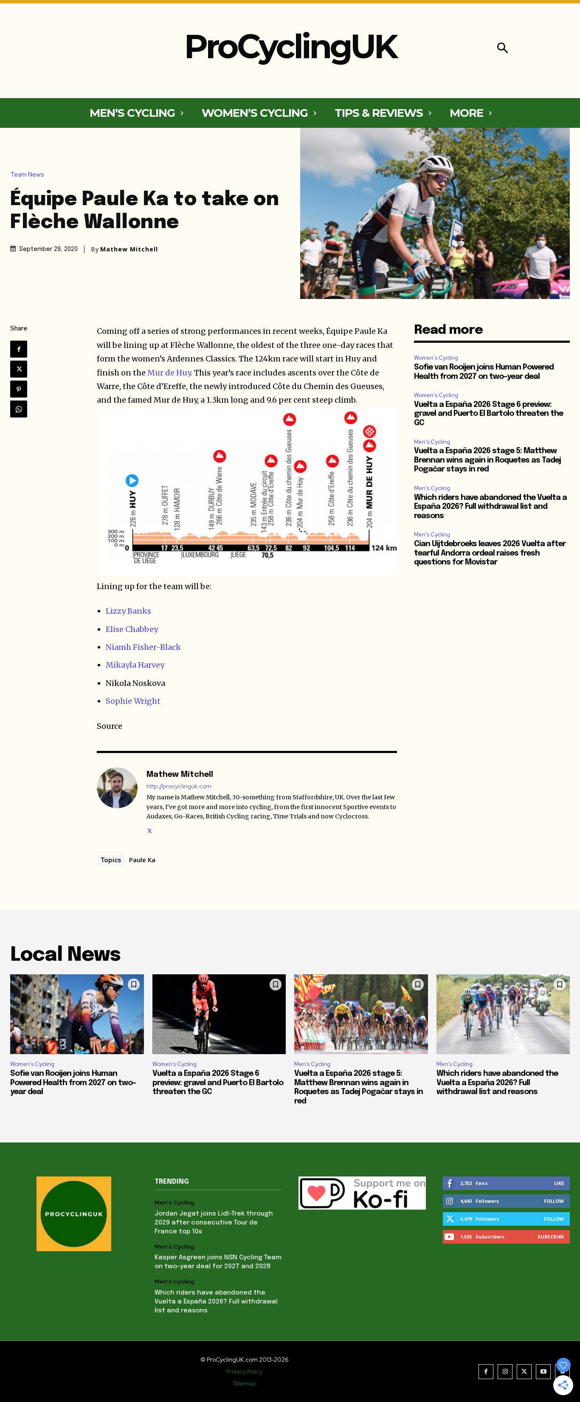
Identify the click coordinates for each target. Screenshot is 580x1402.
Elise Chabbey (132, 629)
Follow (554, 1201)
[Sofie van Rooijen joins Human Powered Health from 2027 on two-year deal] (77, 1014)
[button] (502, 49)
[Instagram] (505, 1371)
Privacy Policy (244, 1371)
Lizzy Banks (128, 611)
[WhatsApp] (18, 409)
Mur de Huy (169, 373)
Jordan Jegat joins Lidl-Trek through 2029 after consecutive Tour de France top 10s (214, 1222)
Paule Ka (142, 859)
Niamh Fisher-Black (143, 647)
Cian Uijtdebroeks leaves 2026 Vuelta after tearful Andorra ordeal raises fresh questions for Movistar (490, 553)
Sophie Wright (133, 701)
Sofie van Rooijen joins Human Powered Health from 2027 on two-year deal (73, 1083)
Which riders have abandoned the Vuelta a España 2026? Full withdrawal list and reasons (490, 507)
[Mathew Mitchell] (117, 801)
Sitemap (244, 1383)
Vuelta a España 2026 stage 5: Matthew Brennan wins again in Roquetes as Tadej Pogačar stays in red (487, 460)
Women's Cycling (436, 357)
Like (559, 1183)
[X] (18, 369)
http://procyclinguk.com (178, 786)
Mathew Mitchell (129, 249)
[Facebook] (18, 349)
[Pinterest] (18, 389)
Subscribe (551, 1236)
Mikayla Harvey (135, 665)
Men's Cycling (432, 442)
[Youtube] (543, 1371)
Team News (27, 175)
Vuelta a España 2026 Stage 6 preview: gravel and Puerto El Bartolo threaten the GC (488, 414)
